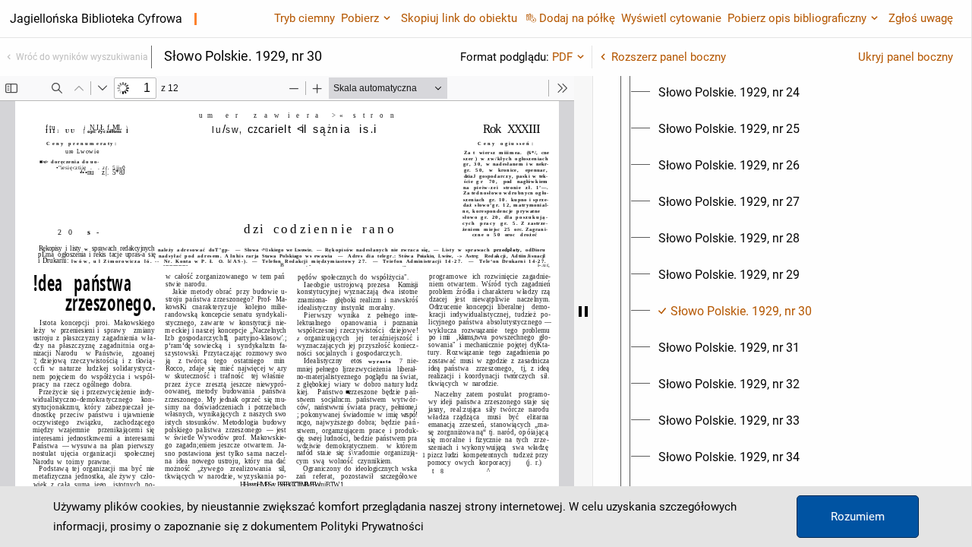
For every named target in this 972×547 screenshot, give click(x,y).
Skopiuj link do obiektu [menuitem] (459, 18)
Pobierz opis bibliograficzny (796, 18)
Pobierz (360, 18)
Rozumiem (858, 516)
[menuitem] (729, 92)
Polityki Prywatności (372, 526)
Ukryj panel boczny (905, 57)
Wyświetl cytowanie (671, 18)
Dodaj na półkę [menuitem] (577, 18)
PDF (562, 57)
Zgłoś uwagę (920, 18)
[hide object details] (583, 311)
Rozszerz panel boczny (668, 57)
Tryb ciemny (304, 18)
